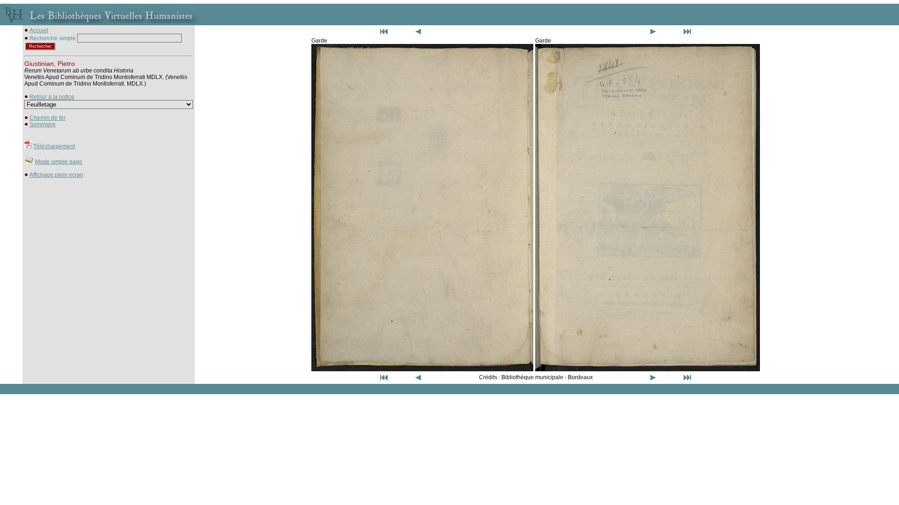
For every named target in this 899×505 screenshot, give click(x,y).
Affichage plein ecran (56, 175)
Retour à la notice (51, 97)
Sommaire (42, 124)
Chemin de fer (47, 118)
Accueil (38, 30)
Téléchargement (54, 146)
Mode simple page (58, 162)
